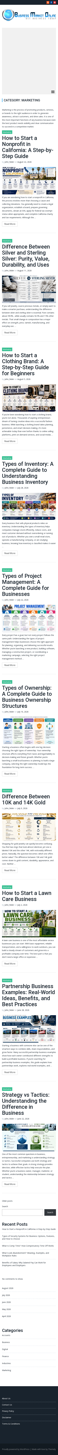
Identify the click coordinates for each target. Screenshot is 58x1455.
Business (6, 1342)
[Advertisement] (29, 58)
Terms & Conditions (11, 1423)
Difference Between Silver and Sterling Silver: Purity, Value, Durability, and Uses (26, 256)
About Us (6, 1398)
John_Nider (9, 162)
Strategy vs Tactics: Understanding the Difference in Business (26, 1104)
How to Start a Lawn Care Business (26, 896)
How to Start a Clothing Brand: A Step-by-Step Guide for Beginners (25, 364)
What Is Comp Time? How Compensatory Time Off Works (28, 1245)
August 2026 (7, 1288)
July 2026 (6, 1295)
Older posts (7, 1201)
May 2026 (6, 1309)
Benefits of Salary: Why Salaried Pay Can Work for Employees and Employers (24, 1264)
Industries (6, 1363)
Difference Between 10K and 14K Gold (26, 799)
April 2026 (6, 1316)
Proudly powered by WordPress (16, 1449)
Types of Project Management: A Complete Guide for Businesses (25, 585)
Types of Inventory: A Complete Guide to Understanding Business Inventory (28, 473)
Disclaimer (6, 1417)
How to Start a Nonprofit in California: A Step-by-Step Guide (27, 147)
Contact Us (7, 1404)
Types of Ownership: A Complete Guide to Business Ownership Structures (27, 697)
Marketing (7, 132)
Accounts (6, 1335)
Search (5, 1206)
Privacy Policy (8, 1411)
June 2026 (6, 1302)
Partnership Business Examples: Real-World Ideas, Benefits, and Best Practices (28, 995)
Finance (5, 1356)
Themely (52, 1449)
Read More (9, 223)
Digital (5, 1349)
